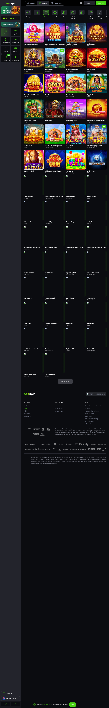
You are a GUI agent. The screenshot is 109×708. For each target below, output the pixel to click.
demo (34, 33)
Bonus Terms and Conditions (94, 406)
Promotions (58, 406)
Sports (32, 3)
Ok (73, 705)
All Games (27, 406)
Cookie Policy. (46, 704)
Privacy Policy (89, 414)
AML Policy (88, 416)
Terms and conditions (92, 411)
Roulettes (27, 414)
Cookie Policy (89, 421)
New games (27, 416)
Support (87, 408)
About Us (88, 424)
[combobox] (10, 698)
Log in (89, 3)
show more (65, 381)
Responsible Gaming (91, 419)
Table (25, 411)
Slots (25, 408)
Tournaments (59, 408)
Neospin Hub (59, 411)
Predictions (58, 3)
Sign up (101, 3)
